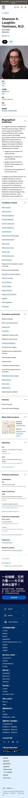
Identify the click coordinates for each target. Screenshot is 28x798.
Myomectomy (6, 380)
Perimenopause (7, 260)
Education (6, 443)
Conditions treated (9, 203)
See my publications (7, 542)
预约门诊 (7, 35)
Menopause (6, 244)
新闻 (11, 41)
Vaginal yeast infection (9, 294)
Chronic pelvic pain (8, 223)
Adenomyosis (6, 207)
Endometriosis (6, 232)
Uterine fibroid (6, 282)
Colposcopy (6, 327)
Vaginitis (4, 298)
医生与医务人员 (6, 563)
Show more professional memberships (12, 534)
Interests (5, 400)
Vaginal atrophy (7, 290)
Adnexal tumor (6, 211)
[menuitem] (5, 41)
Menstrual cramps (8, 248)
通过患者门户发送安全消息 (9, 110)
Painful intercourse (8, 256)
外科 (3, 85)
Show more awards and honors (10, 511)
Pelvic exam (5, 384)
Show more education (7, 467)
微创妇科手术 (5, 91)
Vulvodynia (5, 306)
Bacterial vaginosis (8, 215)
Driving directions (20, 425)
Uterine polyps (6, 286)
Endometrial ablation (8, 343)
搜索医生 (6, 13)
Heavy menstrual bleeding (10, 236)
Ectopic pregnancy (8, 227)
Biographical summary (8, 121)
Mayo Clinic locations (10, 417)
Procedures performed (11, 314)
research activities (17, 550)
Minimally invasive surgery (10, 376)
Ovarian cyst (6, 252)
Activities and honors (10, 475)
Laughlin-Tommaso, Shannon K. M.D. (13, 566)
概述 (5, 41)
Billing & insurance (21, 431)
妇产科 (4, 83)
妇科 (3, 93)
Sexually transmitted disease (11, 274)
